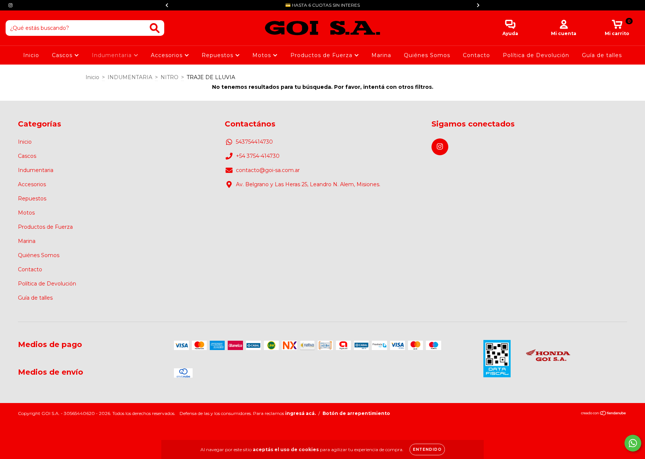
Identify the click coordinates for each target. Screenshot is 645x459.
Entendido (427, 449)
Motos (262, 55)
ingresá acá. (300, 413)
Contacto (476, 55)
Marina (381, 55)
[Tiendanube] (603, 414)
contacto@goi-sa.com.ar (268, 170)
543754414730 (254, 141)
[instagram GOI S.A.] (10, 5)
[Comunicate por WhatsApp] (632, 443)
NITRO (169, 77)
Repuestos (218, 55)
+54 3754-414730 (258, 156)
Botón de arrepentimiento (356, 413)
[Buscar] (154, 28)
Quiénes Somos (427, 55)
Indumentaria (113, 55)
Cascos (63, 55)
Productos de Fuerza (322, 55)
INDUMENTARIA (130, 77)
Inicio (31, 55)
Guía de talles (602, 55)
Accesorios (167, 55)
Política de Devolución (536, 55)
